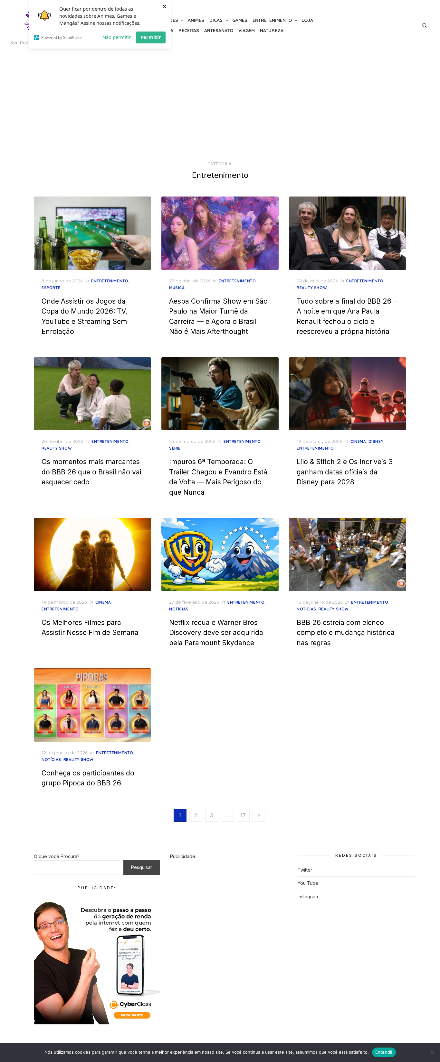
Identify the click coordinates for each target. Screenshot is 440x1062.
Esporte (51, 287)
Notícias (179, 609)
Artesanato (218, 30)
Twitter (305, 870)
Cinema (358, 441)
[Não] (432, 1052)
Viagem (246, 30)
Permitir (150, 37)
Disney (376, 441)
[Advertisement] (220, 106)
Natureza (271, 30)
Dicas (216, 20)
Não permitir (116, 37)
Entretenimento (272, 20)
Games (239, 20)
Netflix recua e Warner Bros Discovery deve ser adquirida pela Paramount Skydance (216, 632)
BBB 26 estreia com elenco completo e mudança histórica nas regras (346, 632)
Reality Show (312, 287)
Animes (196, 20)
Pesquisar (141, 867)
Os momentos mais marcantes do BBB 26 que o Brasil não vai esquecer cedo (91, 472)
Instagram (308, 896)
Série (175, 448)
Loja (307, 20)
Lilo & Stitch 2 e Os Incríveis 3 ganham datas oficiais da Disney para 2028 (345, 472)
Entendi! (384, 1052)
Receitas (188, 30)
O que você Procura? (57, 856)
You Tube (308, 883)
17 (243, 815)
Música (177, 287)
